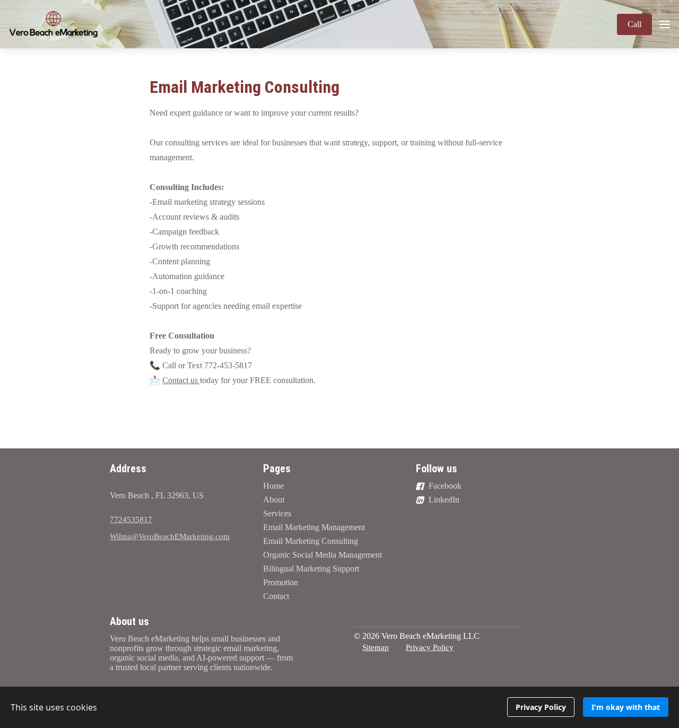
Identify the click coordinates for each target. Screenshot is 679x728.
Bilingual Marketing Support (311, 568)
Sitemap (375, 647)
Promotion (280, 582)
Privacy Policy (430, 647)
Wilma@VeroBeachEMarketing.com (170, 536)
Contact (276, 596)
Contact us (181, 380)
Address (128, 468)
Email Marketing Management (314, 527)
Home (273, 485)
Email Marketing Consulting (245, 87)
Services (277, 513)
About (273, 499)
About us (129, 621)
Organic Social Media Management (322, 554)
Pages (277, 468)
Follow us (436, 468)
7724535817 (131, 519)
